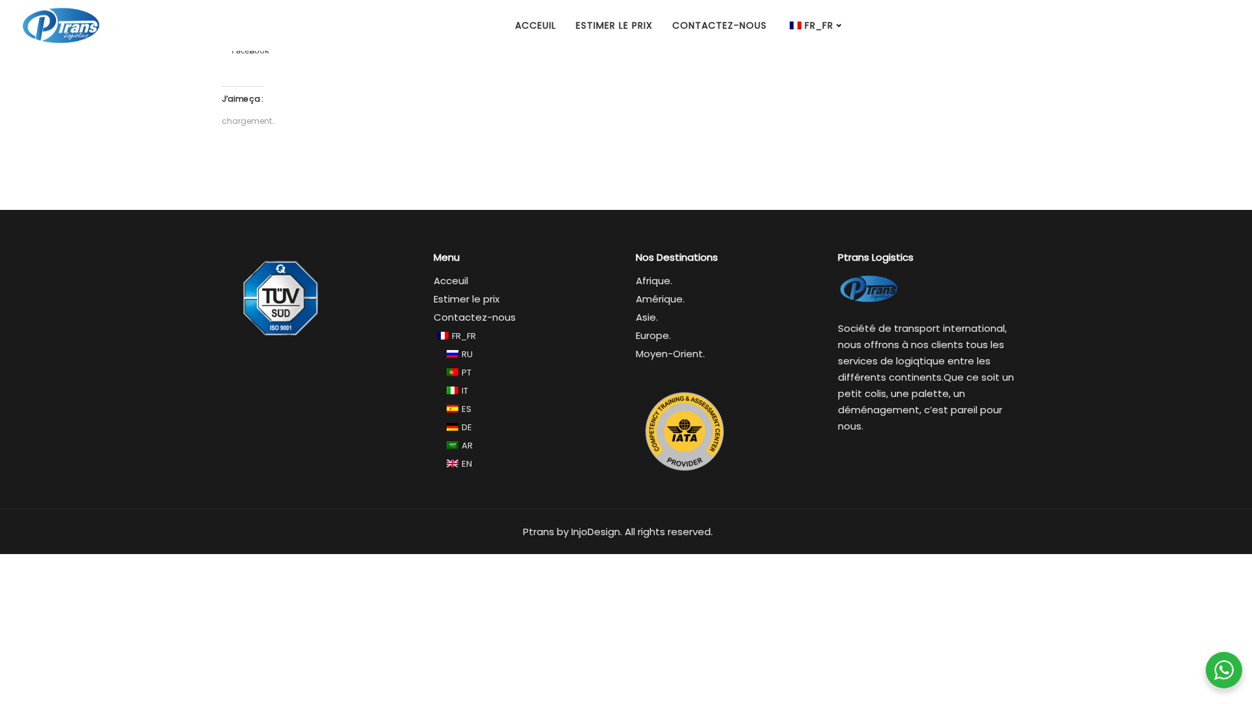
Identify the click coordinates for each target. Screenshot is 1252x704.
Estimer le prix (614, 25)
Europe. (653, 335)
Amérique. (660, 299)
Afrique (653, 280)
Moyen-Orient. (670, 353)
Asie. (647, 317)
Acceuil (535, 25)
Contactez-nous (719, 25)
